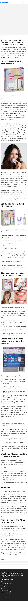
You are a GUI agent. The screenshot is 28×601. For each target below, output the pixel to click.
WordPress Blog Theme (15, 598)
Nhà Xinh (4, 2)
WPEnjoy (23, 598)
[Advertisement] (14, 19)
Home (2, 36)
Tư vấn (6, 36)
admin (2, 559)
